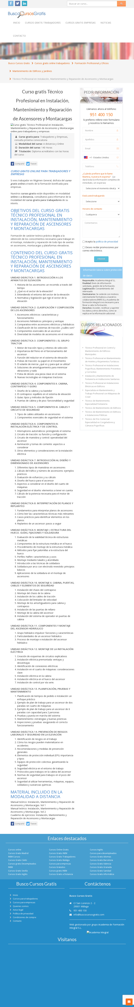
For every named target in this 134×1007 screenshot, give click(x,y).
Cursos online (14, 849)
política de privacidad (107, 241)
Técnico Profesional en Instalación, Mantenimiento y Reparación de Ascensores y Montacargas (62, 78)
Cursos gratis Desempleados (22, 863)
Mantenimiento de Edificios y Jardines (32, 71)
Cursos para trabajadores (25, 898)
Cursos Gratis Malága (59, 860)
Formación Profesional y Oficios (92, 63)
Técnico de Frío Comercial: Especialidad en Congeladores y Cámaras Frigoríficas (100, 422)
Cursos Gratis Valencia (100, 863)
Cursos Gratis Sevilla (18, 870)
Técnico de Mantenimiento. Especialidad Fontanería (97, 402)
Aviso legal (18, 909)
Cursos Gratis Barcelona (101, 860)
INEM (10, 867)
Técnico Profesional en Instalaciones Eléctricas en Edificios (102, 385)
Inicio (16, 22)
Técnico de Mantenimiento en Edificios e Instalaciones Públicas (103, 413)
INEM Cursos (14, 856)
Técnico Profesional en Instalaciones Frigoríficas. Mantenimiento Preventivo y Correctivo (103, 368)
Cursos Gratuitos (57, 867)
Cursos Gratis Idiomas (100, 856)
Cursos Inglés (96, 849)
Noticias (105, 22)
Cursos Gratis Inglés (17, 874)
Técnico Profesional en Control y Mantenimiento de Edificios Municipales (100, 351)
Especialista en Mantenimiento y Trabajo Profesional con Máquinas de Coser (102, 393)
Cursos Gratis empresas (81, 22)
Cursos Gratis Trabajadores (62, 856)
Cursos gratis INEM (58, 870)
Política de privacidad (23, 913)
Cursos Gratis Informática (102, 874)
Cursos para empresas (60, 863)
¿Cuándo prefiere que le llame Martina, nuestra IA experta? (101, 178)
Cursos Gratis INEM (58, 853)
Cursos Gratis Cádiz (17, 860)
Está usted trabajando (94, 195)
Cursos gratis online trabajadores (52, 63)
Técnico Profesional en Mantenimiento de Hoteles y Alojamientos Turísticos (103, 360)
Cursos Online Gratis (59, 849)
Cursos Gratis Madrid (18, 853)
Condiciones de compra (24, 917)
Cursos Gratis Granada (101, 867)
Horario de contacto (92, 208)
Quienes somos (21, 906)
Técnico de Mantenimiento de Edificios (103, 408)
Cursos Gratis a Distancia (61, 874)
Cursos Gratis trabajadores (43, 22)
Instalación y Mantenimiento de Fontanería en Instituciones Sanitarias (102, 378)
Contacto (19, 35)
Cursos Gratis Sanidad (100, 870)
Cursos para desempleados (103, 853)
